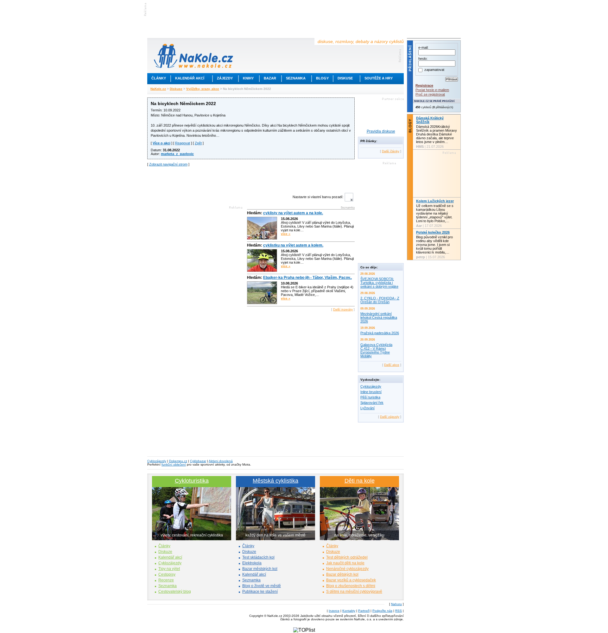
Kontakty (348, 610)
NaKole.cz (158, 89)
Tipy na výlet (169, 569)
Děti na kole (360, 481)
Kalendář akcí (189, 78)
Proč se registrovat (430, 94)
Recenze (166, 580)
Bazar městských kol (259, 569)
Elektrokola (252, 563)
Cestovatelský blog (174, 591)
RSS (398, 610)
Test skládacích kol (258, 557)
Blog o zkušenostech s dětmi (350, 586)
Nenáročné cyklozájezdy (347, 569)
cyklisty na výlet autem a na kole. (293, 213)
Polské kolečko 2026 (433, 232)
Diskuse (345, 78)
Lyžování (367, 408)
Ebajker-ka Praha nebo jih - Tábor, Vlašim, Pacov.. (307, 277)
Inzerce (334, 610)
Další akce (391, 365)
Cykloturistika (192, 481)
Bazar (270, 78)
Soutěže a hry (378, 78)
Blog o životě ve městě (261, 586)
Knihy (248, 78)
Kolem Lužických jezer (435, 201)
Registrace (424, 85)
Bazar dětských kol (342, 574)
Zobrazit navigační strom (168, 164)
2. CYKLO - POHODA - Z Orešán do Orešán (379, 300)
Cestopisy (166, 574)
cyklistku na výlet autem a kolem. (293, 245)
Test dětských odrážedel (347, 557)
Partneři (364, 610)
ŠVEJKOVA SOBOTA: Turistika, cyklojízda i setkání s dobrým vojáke (379, 282)
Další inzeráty (343, 309)
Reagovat (182, 143)
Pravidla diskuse (381, 131)
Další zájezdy (389, 416)
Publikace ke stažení (260, 591)
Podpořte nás (382, 610)
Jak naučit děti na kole (345, 563)
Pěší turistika (370, 397)
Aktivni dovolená (221, 461)
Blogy (322, 78)
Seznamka (296, 78)
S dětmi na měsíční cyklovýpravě (354, 591)
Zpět (198, 143)
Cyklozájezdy (370, 386)
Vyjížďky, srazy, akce (202, 89)
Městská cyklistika (275, 481)
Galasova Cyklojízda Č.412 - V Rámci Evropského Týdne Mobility (376, 350)
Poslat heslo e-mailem (432, 90)
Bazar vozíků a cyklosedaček (351, 580)
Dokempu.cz (178, 461)
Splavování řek (371, 402)
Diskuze (165, 551)
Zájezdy (225, 78)
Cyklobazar (198, 461)
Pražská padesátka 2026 (379, 333)
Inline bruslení (371, 392)
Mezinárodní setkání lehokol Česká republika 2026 (378, 317)
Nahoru (396, 604)
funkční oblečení (174, 464)
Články (158, 78)
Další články (390, 151)
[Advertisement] (251, 178)
